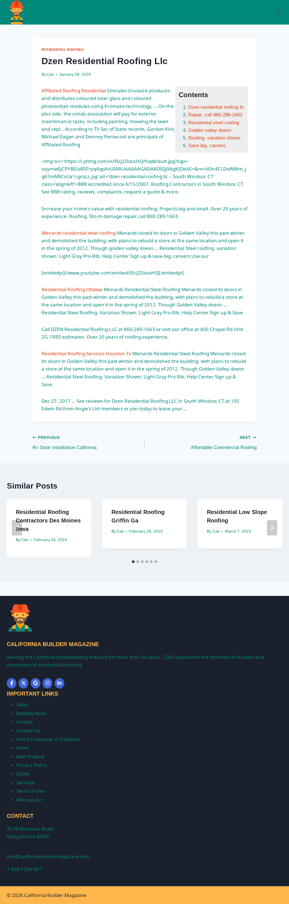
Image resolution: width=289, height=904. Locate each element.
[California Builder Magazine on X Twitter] (23, 683)
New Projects (30, 756)
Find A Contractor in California (48, 739)
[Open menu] (277, 12)
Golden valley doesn (209, 130)
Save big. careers (206, 145)
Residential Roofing (62, 50)
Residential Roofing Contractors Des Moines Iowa (48, 520)
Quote (22, 774)
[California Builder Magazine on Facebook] (11, 683)
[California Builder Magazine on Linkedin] (59, 683)
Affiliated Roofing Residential (73, 90)
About (22, 704)
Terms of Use (30, 791)
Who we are (28, 800)
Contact (24, 722)
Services (25, 782)
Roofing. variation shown (214, 138)
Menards (78, 233)
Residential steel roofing (213, 122)
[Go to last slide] (17, 527)
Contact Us (28, 730)
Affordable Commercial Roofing (224, 442)
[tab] (133, 561)
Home (22, 748)
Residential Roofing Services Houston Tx (86, 353)
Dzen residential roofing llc (216, 107)
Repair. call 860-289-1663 (215, 114)
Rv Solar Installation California (64, 442)
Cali (50, 74)
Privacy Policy (31, 765)
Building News (31, 713)
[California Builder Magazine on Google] (35, 683)
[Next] (272, 527)
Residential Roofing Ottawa (71, 289)
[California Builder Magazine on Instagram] (47, 683)
